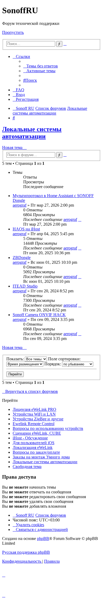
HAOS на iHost (26, 229)
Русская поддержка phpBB (26, 552)
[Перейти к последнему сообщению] (79, 219)
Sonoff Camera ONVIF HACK (39, 314)
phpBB (43, 538)
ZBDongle (22, 257)
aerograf (19, 205)
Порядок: (53, 364)
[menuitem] (40, 66)
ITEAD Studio (25, 286)
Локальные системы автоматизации (32, 133)
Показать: (15, 359)
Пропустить (13, 32)
